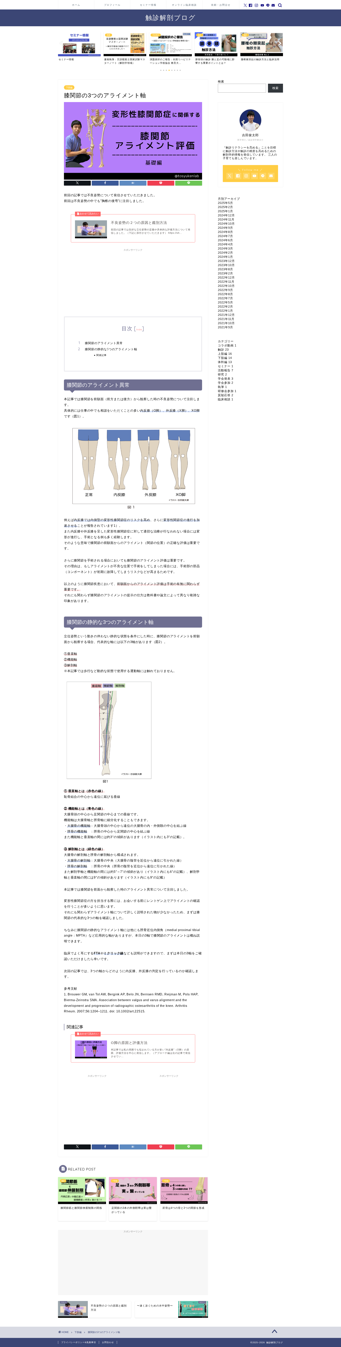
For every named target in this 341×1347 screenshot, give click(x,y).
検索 (221, 81)
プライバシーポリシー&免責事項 (78, 1342)
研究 (222, 374)
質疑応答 (225, 395)
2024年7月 (225, 236)
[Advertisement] (133, 281)
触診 (223, 349)
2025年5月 (225, 203)
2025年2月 (225, 207)
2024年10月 (226, 223)
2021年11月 (226, 319)
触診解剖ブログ (170, 17)
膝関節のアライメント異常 (104, 343)
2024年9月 (225, 227)
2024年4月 (225, 244)
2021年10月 (226, 323)
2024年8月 (225, 232)
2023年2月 (225, 273)
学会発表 (225, 378)
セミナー (225, 366)
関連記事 (101, 355)
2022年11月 (226, 281)
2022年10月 (226, 285)
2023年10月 (226, 265)
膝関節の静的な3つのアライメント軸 (111, 349)
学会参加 (225, 382)
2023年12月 (226, 261)
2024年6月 (225, 240)
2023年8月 (225, 269)
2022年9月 (225, 290)
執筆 (222, 387)
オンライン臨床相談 (184, 4)
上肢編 (225, 353)
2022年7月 (225, 298)
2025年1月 (225, 211)
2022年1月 (225, 310)
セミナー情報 (148, 4)
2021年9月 (225, 327)
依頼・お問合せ (220, 4)
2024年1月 (225, 256)
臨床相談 (225, 399)
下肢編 (69, 87)
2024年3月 (225, 248)
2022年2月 (225, 306)
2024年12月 (226, 215)
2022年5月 (225, 302)
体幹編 (225, 362)
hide (139, 329)
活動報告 (225, 370)
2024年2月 (225, 252)
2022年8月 (225, 294)
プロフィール (112, 4)
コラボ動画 (227, 345)
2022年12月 (226, 277)
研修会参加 (227, 391)
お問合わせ (108, 1342)
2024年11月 (226, 219)
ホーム (76, 4)
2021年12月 (226, 314)
